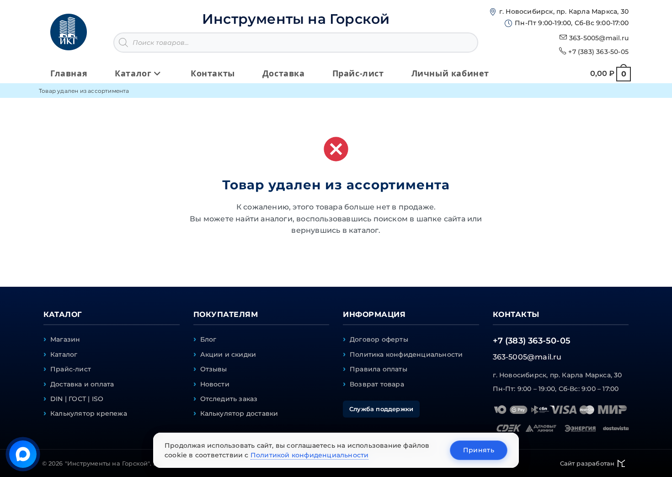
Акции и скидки (228, 354)
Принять (478, 450)
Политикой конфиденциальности (310, 455)
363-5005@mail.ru (599, 38)
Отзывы (213, 369)
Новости (214, 384)
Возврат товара (377, 384)
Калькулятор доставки (239, 413)
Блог (208, 339)
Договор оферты (379, 339)
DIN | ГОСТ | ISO (76, 399)
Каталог (63, 354)
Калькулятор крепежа (88, 413)
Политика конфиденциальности (406, 354)
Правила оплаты (378, 369)
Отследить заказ (229, 399)
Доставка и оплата (82, 384)
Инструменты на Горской (295, 19)
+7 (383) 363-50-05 (598, 52)
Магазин (65, 339)
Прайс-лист (70, 369)
